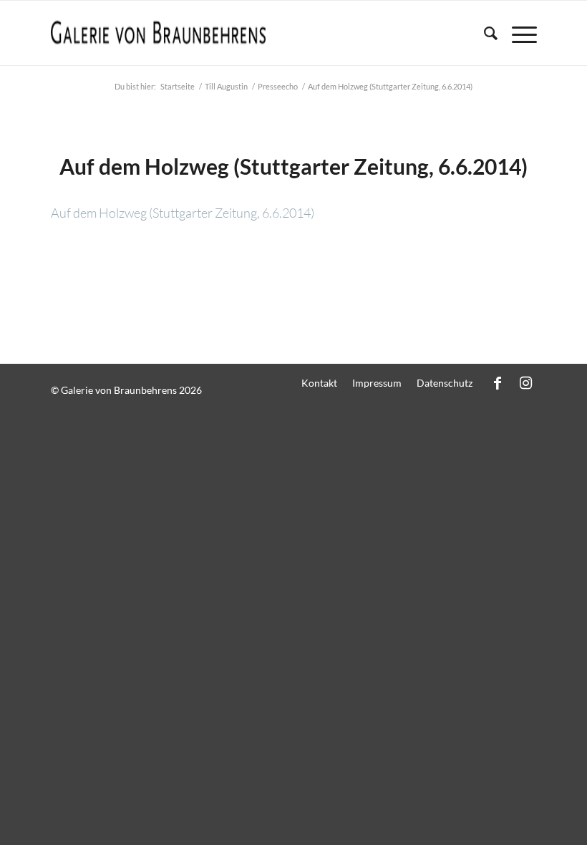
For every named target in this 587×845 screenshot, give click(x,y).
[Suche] (484, 33)
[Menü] (517, 33)
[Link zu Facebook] (497, 382)
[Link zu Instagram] (526, 382)
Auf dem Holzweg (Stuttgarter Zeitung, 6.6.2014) (293, 166)
